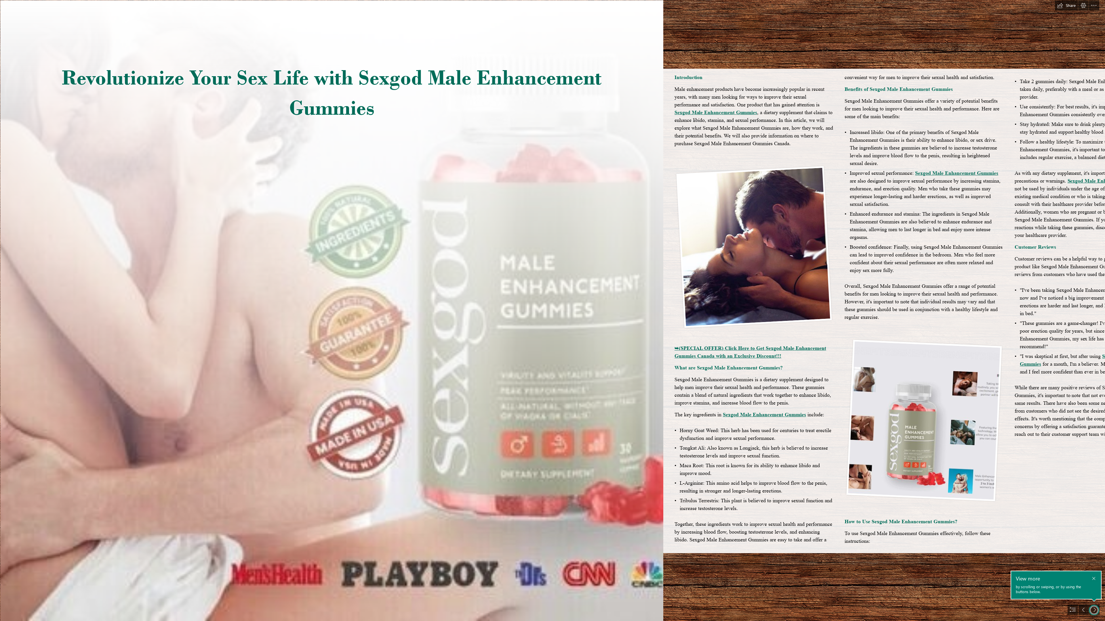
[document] (552, 310)
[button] (1066, 5)
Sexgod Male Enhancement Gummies (716, 112)
